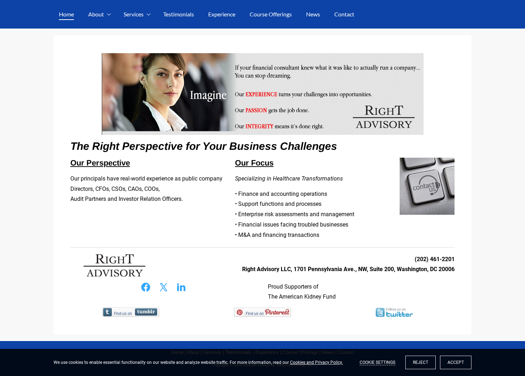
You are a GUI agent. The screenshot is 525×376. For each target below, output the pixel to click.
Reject (420, 362)
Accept (456, 362)
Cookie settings (377, 362)
